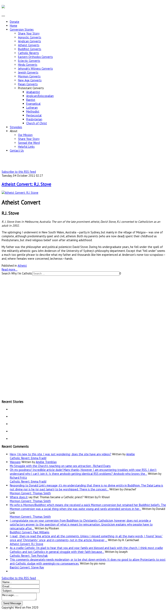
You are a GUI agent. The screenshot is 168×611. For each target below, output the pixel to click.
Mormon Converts (29, 76)
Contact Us (17, 150)
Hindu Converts (27, 65)
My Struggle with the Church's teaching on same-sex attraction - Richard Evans (60, 466)
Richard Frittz (18, 478)
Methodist (32, 111)
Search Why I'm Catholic (17, 273)
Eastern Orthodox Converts (35, 57)
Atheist (22, 265)
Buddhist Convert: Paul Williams (29, 532)
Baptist (30, 100)
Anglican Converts (29, 41)
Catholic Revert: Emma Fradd (28, 458)
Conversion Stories (22, 29)
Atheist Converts (28, 45)
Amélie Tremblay (46, 462)
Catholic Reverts (28, 53)
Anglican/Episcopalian (40, 96)
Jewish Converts (28, 72)
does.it (23, 497)
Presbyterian (34, 119)
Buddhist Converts (29, 49)
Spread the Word (29, 143)
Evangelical (33, 104)
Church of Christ (36, 123)
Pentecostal (34, 115)
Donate (14, 22)
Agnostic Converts (29, 37)
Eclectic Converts (29, 61)
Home (13, 26)
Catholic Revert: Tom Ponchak (29, 556)
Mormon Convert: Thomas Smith (30, 493)
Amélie (130, 454)
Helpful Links (26, 147)
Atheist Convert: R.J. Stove (26, 184)
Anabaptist (33, 92)
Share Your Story (29, 33)
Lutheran (32, 108)
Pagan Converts (28, 84)
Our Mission (25, 135)
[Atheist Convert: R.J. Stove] (20, 193)
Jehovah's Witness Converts (35, 68)
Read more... (9, 269)
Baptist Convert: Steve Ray (27, 567)
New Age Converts (30, 80)
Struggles (16, 127)
